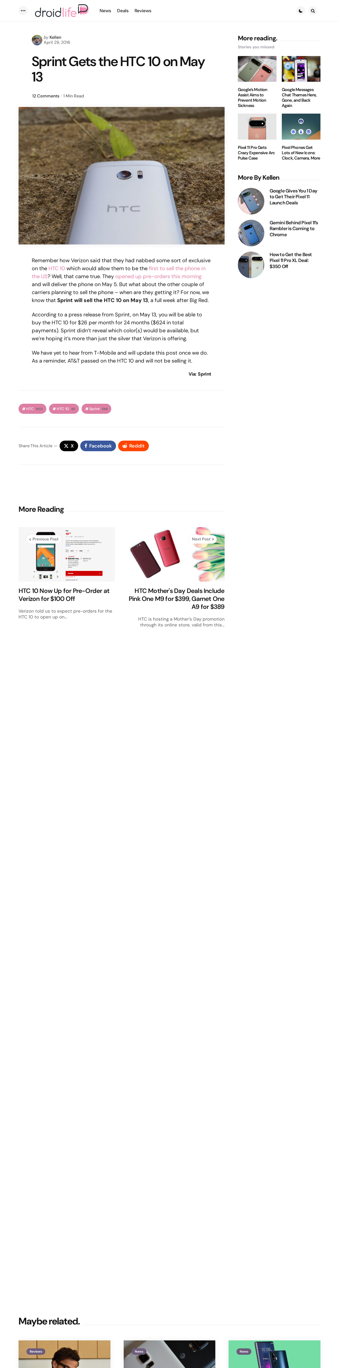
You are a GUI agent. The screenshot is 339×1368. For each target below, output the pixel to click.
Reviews (36, 1351)
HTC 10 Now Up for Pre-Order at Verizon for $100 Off (64, 595)
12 (45, 96)
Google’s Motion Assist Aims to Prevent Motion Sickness (252, 97)
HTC (34, 408)
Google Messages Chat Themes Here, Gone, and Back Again (299, 97)
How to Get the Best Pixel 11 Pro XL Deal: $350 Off (291, 261)
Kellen (55, 37)
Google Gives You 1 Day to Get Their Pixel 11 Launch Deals (293, 197)
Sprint (98, 408)
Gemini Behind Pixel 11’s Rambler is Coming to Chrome (294, 229)
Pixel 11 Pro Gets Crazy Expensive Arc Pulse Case (256, 153)
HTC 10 (56, 268)
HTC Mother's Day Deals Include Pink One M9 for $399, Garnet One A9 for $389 (176, 599)
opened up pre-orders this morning (158, 276)
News (139, 1351)
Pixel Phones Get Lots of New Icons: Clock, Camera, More (301, 153)
